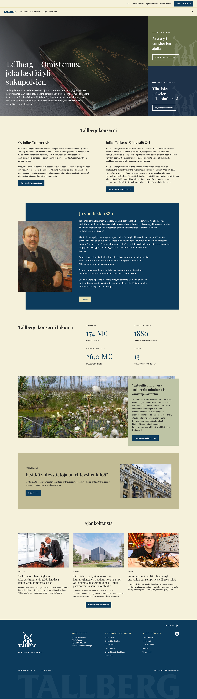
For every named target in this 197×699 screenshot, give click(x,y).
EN (128, 3)
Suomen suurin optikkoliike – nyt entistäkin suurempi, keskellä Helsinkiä (152, 577)
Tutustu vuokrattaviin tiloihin (119, 189)
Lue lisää (85, 299)
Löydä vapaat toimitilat (164, 107)
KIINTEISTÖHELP (184, 4)
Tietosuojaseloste (47, 670)
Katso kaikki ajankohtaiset (98, 605)
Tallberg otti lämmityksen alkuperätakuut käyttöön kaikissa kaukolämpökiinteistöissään (38, 579)
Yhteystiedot (33, 493)
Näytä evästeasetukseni (26, 670)
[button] (192, 12)
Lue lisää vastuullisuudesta (145, 438)
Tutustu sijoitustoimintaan (165, 57)
